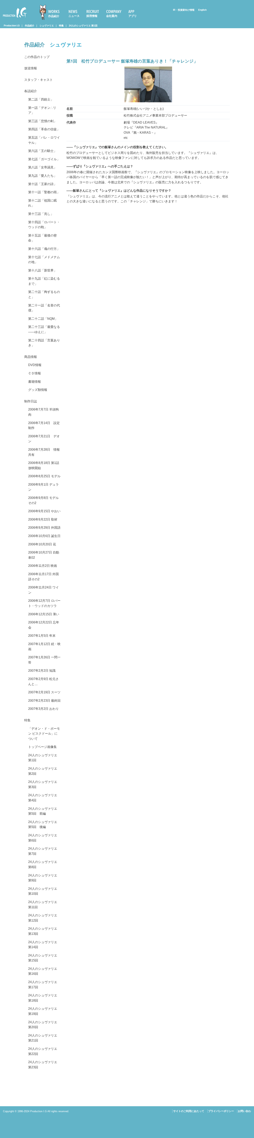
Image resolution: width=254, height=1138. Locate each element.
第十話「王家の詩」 (42, 184)
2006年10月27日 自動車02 (43, 555)
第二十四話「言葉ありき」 (44, 343)
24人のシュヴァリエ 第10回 (42, 891)
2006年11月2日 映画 (42, 565)
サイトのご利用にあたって (188, 1111)
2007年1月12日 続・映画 (44, 646)
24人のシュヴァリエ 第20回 (42, 1024)
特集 (61, 25)
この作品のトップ (37, 57)
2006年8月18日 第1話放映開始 (43, 465)
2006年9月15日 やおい (44, 511)
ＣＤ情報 (34, 373)
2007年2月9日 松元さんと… (43, 681)
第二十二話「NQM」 (43, 318)
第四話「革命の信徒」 (44, 129)
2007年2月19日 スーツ (44, 692)
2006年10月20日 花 (42, 544)
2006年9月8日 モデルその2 (43, 500)
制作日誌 (30, 401)
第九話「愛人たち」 (42, 175)
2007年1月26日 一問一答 (44, 660)
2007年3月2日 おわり (43, 708)
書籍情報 (34, 381)
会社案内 (111, 15)
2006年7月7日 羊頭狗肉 (43, 412)
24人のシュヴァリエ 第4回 (42, 797)
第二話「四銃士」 (41, 99)
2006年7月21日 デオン (44, 439)
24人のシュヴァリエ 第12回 (42, 918)
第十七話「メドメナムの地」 (44, 259)
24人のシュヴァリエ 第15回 (42, 958)
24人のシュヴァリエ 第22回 (42, 1051)
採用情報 (91, 15)
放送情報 (30, 68)
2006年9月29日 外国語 (44, 527)
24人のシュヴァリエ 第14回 (42, 944)
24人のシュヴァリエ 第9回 (42, 878)
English (202, 10)
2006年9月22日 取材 (42, 519)
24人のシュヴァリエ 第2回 (42, 771)
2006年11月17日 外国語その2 (43, 576)
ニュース (74, 15)
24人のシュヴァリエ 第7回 (42, 851)
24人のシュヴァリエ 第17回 (42, 984)
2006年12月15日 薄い (43, 614)
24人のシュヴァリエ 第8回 (42, 864)
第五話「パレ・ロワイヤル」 (44, 140)
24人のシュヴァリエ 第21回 (42, 1038)
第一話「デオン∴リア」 (42, 110)
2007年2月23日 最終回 (44, 700)
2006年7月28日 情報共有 (44, 452)
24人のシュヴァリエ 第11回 (42, 904)
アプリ (132, 15)
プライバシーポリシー (221, 1111)
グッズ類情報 (37, 389)
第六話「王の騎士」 (42, 151)
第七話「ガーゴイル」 (44, 159)
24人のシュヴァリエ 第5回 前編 (42, 811)
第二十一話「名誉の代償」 (44, 308)
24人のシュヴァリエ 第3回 (42, 784)
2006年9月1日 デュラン (43, 487)
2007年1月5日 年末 (42, 635)
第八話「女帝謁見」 (42, 167)
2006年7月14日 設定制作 (44, 425)
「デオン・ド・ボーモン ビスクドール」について (44, 733)
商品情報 (30, 356)
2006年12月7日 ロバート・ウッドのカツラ (44, 603)
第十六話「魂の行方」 (44, 248)
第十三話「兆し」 (41, 213)
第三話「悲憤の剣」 (42, 121)
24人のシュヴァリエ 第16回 (42, 971)
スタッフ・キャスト (38, 79)
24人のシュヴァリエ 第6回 (42, 838)
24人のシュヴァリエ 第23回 (42, 1064)
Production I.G (12, 25)
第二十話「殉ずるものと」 (44, 294)
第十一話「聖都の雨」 (44, 192)
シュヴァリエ (46, 25)
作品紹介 (53, 16)
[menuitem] (51, 12)
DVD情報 (34, 365)
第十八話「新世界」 (42, 270)
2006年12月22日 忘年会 (43, 625)
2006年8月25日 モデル (44, 476)
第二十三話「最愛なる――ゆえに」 (44, 329)
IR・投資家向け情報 (183, 10)
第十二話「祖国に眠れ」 (42, 203)
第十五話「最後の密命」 (42, 238)
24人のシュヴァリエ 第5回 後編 (42, 824)
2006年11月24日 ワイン (43, 590)
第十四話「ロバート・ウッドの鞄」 (44, 224)
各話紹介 (30, 91)
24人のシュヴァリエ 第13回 (42, 931)
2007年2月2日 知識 (42, 670)
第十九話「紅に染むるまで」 (44, 281)
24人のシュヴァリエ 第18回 (42, 998)
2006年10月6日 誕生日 (44, 536)
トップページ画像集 (42, 747)
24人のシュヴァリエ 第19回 (42, 1011)
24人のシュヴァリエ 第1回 (83, 25)
